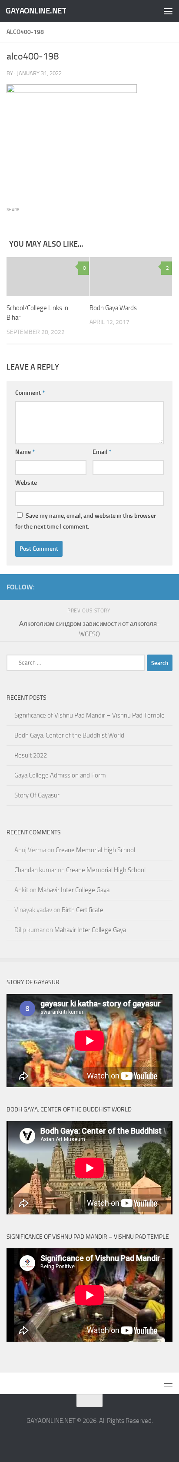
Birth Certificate (82, 910)
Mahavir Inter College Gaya (73, 890)
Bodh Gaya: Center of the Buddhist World (69, 735)
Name (25, 452)
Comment (30, 393)
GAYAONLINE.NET (36, 11)
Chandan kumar (35, 870)
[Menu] (168, 11)
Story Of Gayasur (37, 795)
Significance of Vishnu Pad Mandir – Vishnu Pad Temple (89, 715)
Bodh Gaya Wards (113, 308)
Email (102, 452)
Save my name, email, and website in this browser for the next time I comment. (85, 521)
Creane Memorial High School (95, 850)
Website (26, 482)
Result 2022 (30, 755)
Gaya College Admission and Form (60, 775)
